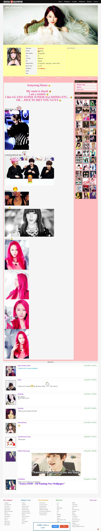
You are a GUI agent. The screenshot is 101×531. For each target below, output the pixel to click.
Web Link (90, 78)
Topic (74, 78)
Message (42, 78)
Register (79, 87)
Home (11, 78)
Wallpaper (27, 78)
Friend (58, 78)
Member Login (81, 84)
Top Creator (80, 89)
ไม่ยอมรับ (64, 527)
